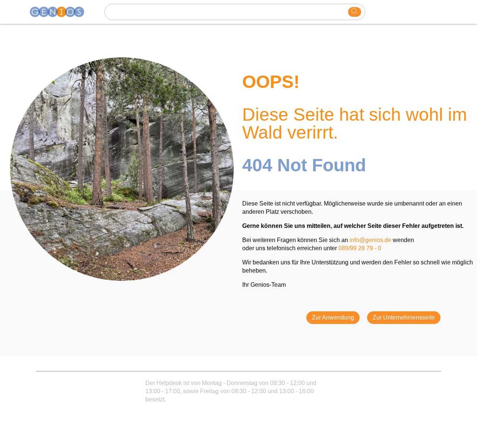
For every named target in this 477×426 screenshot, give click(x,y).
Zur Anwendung (333, 317)
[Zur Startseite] (61, 12)
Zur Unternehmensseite (404, 317)
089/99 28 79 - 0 (359, 248)
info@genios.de (370, 240)
